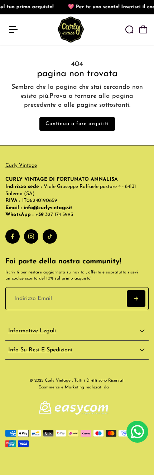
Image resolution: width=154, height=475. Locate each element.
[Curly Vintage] (71, 29)
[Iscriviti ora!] (136, 298)
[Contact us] (137, 432)
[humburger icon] (13, 29)
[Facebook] (12, 236)
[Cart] (143, 29)
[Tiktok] (50, 236)
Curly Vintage (21, 165)
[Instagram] (31, 236)
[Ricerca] (129, 29)
